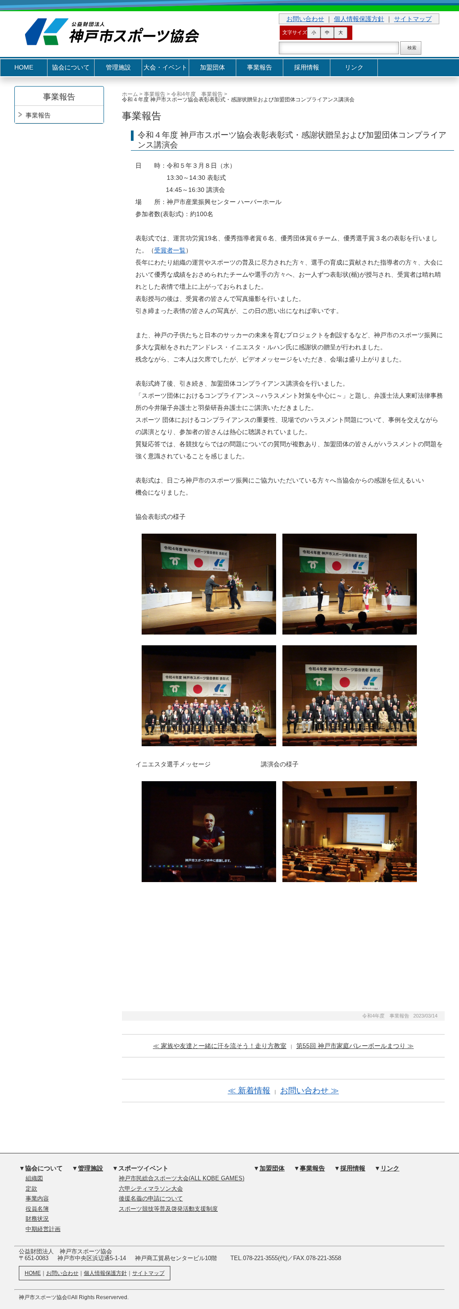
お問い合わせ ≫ (309, 1090)
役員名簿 (37, 1209)
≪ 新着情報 (249, 1090)
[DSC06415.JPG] (209, 695)
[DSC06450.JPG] (349, 831)
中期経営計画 (43, 1229)
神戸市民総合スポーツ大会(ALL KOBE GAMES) (181, 1178)
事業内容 (37, 1199)
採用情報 (306, 67)
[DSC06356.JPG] (209, 583)
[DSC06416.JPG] (349, 695)
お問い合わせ (305, 18)
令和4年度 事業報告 (197, 94)
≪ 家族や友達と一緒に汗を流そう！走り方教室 (219, 1045)
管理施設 (118, 67)
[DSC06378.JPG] (349, 583)
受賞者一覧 (170, 250)
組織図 (34, 1178)
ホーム (130, 94)
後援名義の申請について (151, 1199)
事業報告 (259, 67)
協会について (71, 67)
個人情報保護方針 (359, 18)
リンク (354, 67)
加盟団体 (212, 67)
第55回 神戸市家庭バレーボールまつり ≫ (355, 1045)
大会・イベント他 (165, 70)
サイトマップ (413, 18)
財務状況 (37, 1219)
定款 (31, 1189)
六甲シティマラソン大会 (151, 1189)
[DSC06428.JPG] (209, 831)
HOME (23, 67)
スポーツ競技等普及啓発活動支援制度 (168, 1209)
